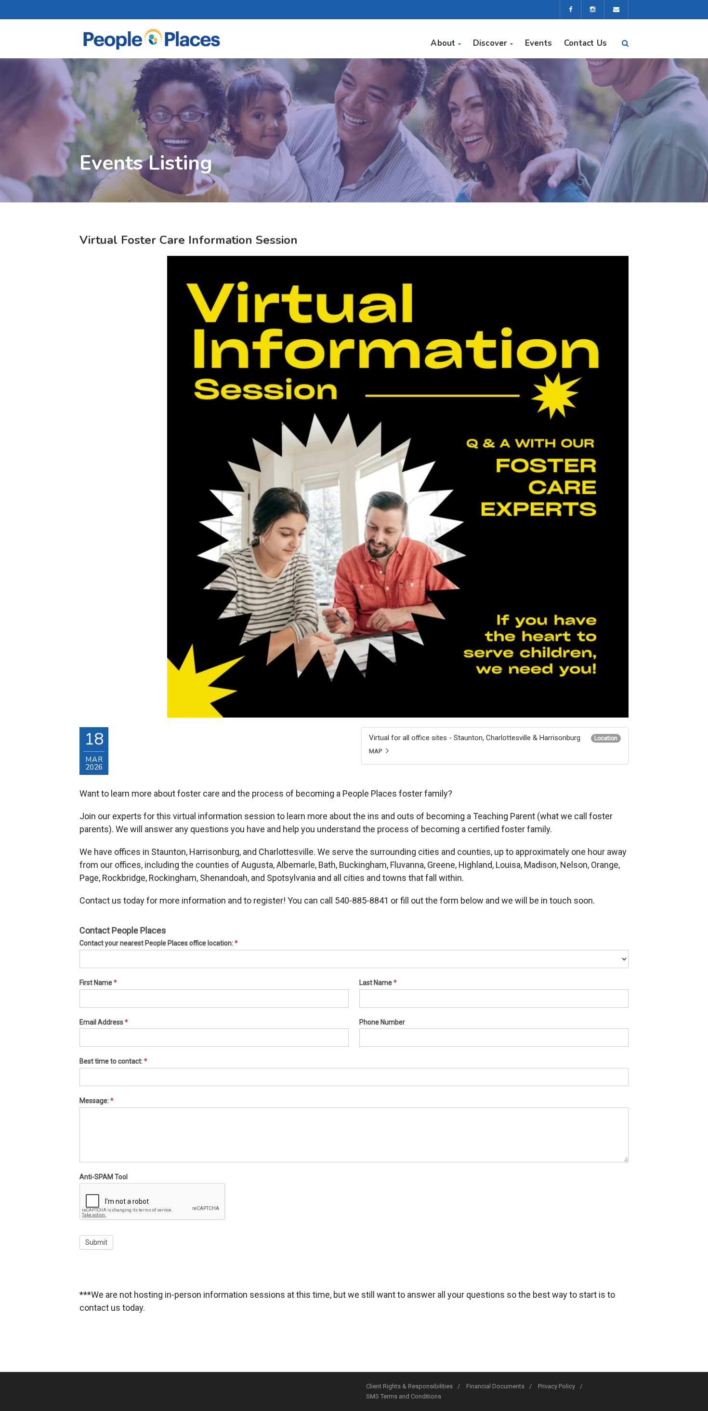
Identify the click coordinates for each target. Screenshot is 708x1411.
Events (538, 43)
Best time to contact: (113, 1061)
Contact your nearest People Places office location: (158, 943)
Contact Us (585, 43)
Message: (96, 1101)
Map (375, 751)
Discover (490, 43)
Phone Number (382, 1022)
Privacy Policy (556, 1386)
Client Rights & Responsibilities (409, 1386)
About (443, 43)
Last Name (378, 982)
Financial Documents (495, 1386)
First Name (98, 982)
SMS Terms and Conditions (403, 1396)
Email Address (103, 1022)
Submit (96, 1242)
